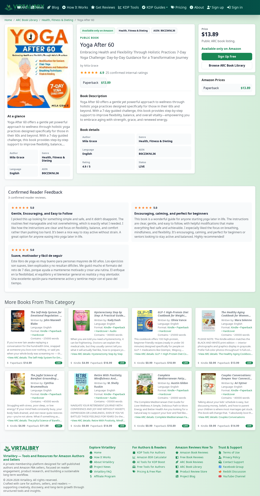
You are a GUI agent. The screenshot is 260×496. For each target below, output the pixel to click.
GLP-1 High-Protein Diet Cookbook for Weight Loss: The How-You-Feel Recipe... (173, 317)
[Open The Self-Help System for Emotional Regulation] (17, 323)
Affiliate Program (105, 476)
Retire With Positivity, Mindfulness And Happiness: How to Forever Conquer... (108, 380)
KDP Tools (131, 7)
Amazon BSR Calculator (152, 457)
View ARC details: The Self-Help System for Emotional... (35, 357)
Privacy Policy (231, 457)
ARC (24, 7)
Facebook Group (233, 467)
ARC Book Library (191, 467)
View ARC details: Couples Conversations (222, 417)
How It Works (77, 7)
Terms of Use (231, 452)
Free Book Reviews (191, 457)
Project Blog (187, 476)
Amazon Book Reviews (194, 452)
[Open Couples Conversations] (208, 386)
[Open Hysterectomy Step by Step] (81, 323)
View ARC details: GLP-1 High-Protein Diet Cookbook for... (162, 354)
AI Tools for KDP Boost (151, 462)
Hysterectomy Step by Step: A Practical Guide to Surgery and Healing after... (108, 317)
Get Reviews (105, 7)
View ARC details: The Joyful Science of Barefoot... (35, 420)
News (39, 7)
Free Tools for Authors (151, 467)
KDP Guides (156, 7)
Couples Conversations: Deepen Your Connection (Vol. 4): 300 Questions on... (237, 380)
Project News (102, 467)
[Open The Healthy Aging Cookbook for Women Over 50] (208, 323)
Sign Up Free (227, 56)
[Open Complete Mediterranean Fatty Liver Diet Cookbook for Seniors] (145, 386)
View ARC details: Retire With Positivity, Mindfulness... (99, 420)
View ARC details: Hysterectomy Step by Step (97, 354)
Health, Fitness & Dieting (57, 20)
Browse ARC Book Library (227, 65)
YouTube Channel (234, 476)
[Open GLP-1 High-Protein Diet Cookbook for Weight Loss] (145, 323)
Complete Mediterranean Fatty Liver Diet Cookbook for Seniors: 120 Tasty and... (173, 380)
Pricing (181, 7)
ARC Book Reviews (191, 462)
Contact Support (233, 462)
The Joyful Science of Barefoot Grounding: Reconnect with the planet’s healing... (44, 380)
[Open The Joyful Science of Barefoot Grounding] (17, 386)
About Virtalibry (104, 462)
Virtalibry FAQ (103, 471)
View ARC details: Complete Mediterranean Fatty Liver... (162, 417)
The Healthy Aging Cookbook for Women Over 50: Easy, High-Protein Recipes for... (235, 317)
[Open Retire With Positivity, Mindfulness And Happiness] (81, 386)
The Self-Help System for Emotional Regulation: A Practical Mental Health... (46, 317)
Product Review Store (193, 471)
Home (8, 20)
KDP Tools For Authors (151, 452)
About (199, 7)
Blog (55, 7)
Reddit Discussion (234, 471)
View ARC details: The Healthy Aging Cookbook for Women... (226, 354)
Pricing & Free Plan (149, 471)
